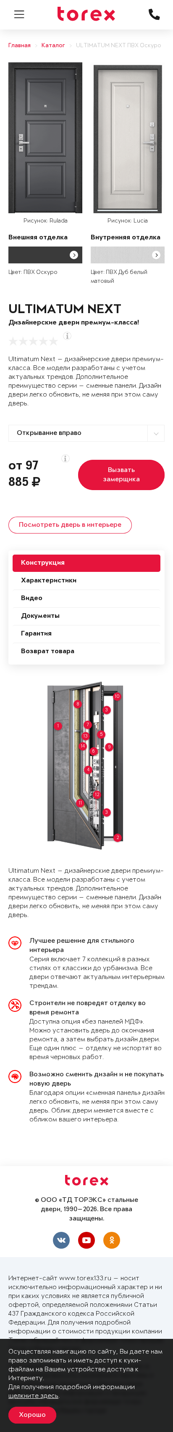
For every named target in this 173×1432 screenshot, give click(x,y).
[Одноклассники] (111, 1240)
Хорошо (32, 1415)
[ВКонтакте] (61, 1240)
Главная (19, 46)
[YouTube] (86, 1240)
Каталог (53, 46)
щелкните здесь (33, 1396)
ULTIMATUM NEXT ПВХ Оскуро (118, 46)
